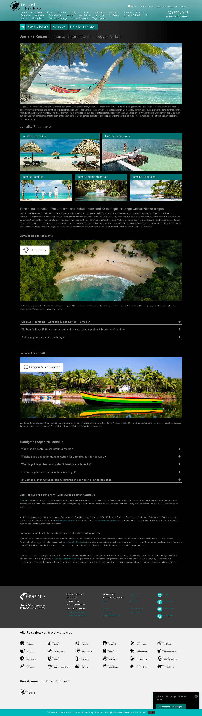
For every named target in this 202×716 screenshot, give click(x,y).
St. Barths (114, 15)
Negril (23, 500)
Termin (105, 605)
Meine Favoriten (138, 6)
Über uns (161, 6)
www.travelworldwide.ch (76, 616)
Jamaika (70, 15)
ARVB (132, 594)
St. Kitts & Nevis (132, 15)
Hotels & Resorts (38, 26)
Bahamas (99, 12)
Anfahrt (105, 608)
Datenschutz (135, 598)
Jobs (132, 605)
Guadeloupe (55, 15)
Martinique (85, 15)
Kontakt (184, 6)
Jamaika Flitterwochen (65, 558)
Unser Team (107, 612)
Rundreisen (59, 26)
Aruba (86, 12)
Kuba (49, 12)
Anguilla (61, 12)
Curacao (140, 12)
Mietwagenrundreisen (83, 26)
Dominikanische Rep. (31, 12)
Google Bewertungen (111, 616)
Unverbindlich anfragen (170, 707)
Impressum (134, 601)
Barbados (114, 12)
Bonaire (128, 12)
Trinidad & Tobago (58, 18)
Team (151, 6)
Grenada (39, 15)
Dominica (25, 15)
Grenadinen (38, 18)
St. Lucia (99, 15)
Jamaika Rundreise (77, 542)
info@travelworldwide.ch (77, 612)
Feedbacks (173, 6)
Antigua (75, 12)
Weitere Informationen (135, 712)
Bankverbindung (136, 608)
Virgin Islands (99, 18)
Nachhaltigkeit (135, 612)
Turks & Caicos (80, 18)
